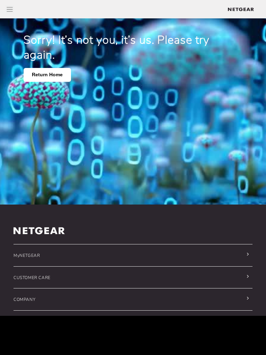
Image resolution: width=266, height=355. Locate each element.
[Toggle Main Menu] (9, 9)
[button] (131, 255)
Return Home (47, 74)
